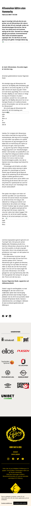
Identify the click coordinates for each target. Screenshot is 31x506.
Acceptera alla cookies (20, 503)
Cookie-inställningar (6, 503)
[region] (15, 499)
